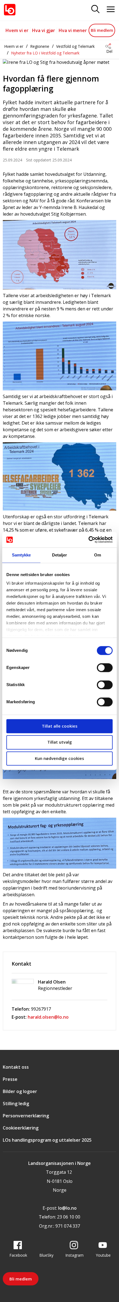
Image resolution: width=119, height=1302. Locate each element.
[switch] (105, 667)
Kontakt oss (16, 1067)
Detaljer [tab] (59, 555)
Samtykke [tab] (21, 555)
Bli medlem (102, 30)
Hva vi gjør (43, 30)
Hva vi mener (73, 30)
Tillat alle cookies (59, 726)
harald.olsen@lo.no (48, 1017)
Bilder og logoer (20, 1091)
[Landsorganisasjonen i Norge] (10, 10)
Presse (10, 1079)
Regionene (39, 46)
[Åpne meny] (110, 9)
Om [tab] (97, 555)
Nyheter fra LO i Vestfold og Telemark (45, 53)
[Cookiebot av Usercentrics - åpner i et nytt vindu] (88, 539)
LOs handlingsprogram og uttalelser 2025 (47, 1140)
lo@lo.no (67, 1208)
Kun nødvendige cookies (59, 758)
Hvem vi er (17, 30)
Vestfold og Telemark (75, 46)
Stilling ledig (16, 1103)
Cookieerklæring (20, 1128)
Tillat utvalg (59, 742)
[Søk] (95, 9)
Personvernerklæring (26, 1116)
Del (109, 51)
